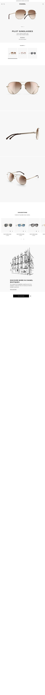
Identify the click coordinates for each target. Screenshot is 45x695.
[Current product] (12, 53)
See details (22, 37)
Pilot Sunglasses (7, 234)
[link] (15, 309)
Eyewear (11, 315)
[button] (22, 4)
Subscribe (18, 308)
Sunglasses (17, 315)
